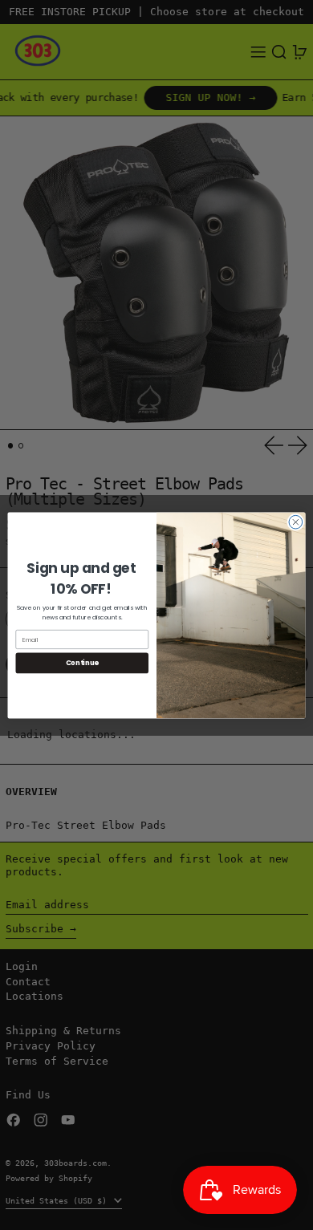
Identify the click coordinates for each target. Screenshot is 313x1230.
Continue (82, 663)
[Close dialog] (296, 522)
